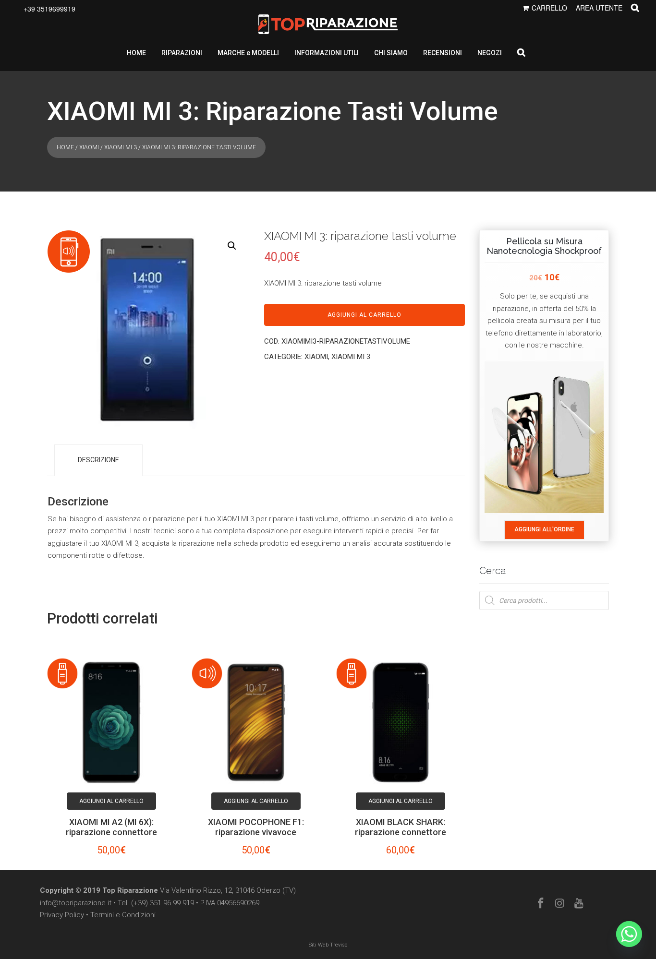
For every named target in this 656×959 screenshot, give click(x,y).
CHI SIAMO (391, 53)
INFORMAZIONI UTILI (326, 53)
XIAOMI (89, 147)
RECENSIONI (442, 53)
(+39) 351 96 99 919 (162, 903)
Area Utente (599, 7)
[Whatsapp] (629, 934)
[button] (232, 245)
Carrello (549, 7)
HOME (136, 53)
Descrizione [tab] (98, 460)
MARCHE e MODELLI (248, 53)
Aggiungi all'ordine (544, 529)
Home (65, 147)
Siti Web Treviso (328, 945)
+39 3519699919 (49, 8)
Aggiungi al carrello (364, 315)
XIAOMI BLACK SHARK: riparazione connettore (400, 827)
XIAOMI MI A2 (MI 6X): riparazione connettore (111, 827)
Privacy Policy (62, 915)
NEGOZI (489, 53)
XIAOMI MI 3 (120, 147)
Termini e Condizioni (123, 915)
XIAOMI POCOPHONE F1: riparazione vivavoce (256, 827)
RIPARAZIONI (181, 53)
